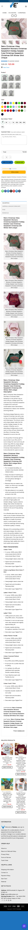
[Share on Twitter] (8, 191)
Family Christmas (15, 182)
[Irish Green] (8, 107)
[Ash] (2, 103)
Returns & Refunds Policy (8, 851)
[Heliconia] (5, 107)
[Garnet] (25, 103)
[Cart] (26, 6)
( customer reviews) (13, 61)
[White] (25, 110)
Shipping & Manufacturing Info (11, 206)
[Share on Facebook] (5, 191)
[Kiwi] (11, 107)
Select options (7, 767)
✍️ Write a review (14, 172)
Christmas (22, 13)
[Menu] (2, 6)
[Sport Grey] (16, 110)
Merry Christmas (20, 184)
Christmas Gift (17, 179)
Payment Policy (5, 875)
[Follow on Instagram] (4, 900)
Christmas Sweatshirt (21, 181)
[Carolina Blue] (11, 103)
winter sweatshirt (13, 186)
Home (4, 13)
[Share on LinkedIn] (16, 191)
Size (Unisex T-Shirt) (6, 119)
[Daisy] (13, 103)
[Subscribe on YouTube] (10, 900)
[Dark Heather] (16, 103)
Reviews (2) (5, 213)
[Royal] (13, 110)
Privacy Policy (5, 854)
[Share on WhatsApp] (2, 191)
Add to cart (7, 162)
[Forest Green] (22, 103)
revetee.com (20, 731)
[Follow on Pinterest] (8, 900)
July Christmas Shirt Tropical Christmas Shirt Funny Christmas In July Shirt (7, 760)
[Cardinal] (8, 103)
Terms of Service (6, 857)
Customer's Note (5, 132)
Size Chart (6, 67)
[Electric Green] (19, 103)
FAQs (3, 209)
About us (4, 848)
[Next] (24, 29)
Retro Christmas (5, 186)
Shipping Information (7, 869)
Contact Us (4, 872)
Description (5, 203)
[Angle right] (15, 15)
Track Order (4, 860)
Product (3, 72)
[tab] (14, 203)
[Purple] (8, 110)
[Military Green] (25, 107)
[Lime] (19, 107)
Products (24, 177)
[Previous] (3, 29)
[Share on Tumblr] (19, 191)
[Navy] (2, 114)
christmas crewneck (8, 179)
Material (3, 881)
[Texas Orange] (19, 110)
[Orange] (5, 110)
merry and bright (12, 184)
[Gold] (2, 107)
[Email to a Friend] (11, 191)
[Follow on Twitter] (6, 900)
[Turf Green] (22, 110)
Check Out (19, 162)
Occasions (12, 13)
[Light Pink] (16, 107)
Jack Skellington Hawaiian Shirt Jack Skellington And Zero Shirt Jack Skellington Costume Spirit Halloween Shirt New (7, 797)
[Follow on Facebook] (2, 900)
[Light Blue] (13, 107)
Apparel (9, 177)
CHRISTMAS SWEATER (9, 181)
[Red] (11, 110)
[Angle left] (12, 15)
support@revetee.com (14, 1)
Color (2, 99)
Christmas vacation (5, 182)
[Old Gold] (2, 110)
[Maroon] (22, 107)
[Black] (5, 103)
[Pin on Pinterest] (14, 191)
